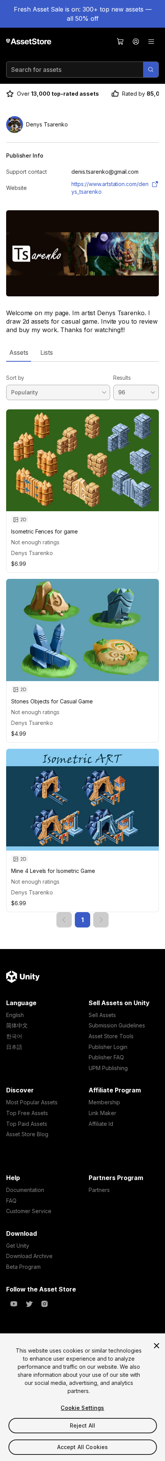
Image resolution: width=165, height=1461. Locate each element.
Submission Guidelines (117, 1025)
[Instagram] (44, 1303)
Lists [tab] (46, 352)
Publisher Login (108, 1047)
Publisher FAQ (106, 1057)
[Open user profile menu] (136, 41)
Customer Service (28, 1211)
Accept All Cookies (82, 1447)
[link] (64, 919)
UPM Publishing (108, 1068)
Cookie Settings (82, 1407)
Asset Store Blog (27, 1134)
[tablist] (82, 352)
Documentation (25, 1190)
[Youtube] (13, 1303)
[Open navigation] (151, 41)
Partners (99, 1190)
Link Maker (102, 1113)
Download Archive (29, 1256)
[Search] (150, 69)
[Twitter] (29, 1303)
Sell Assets (102, 1015)
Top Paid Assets (26, 1123)
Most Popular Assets (32, 1102)
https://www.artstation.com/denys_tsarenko (109, 188)
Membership (104, 1102)
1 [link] (82, 920)
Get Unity (17, 1245)
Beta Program (23, 1266)
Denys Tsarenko (32, 553)
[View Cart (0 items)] (120, 41)
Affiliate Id (101, 1123)
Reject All (82, 1425)
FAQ (11, 1200)
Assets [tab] (18, 352)
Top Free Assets (27, 1113)
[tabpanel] (82, 644)
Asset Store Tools (111, 1036)
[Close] (156, 1345)
